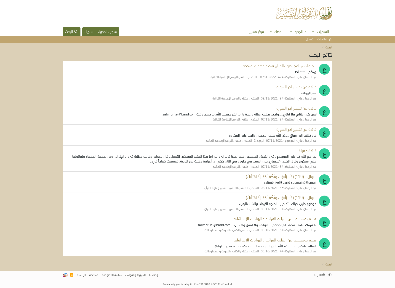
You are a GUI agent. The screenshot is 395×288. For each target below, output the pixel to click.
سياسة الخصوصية (112, 275)
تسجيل (309, 39)
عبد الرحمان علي (307, 77)
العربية (318, 275)
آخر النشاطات (324, 39)
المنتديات (323, 31)
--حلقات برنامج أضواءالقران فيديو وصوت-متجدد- (279, 65)
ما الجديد (301, 31)
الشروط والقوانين (135, 275)
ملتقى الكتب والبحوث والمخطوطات (226, 230)
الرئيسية (81, 275)
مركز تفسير (257, 31)
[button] (313, 31)
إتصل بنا (153, 275)
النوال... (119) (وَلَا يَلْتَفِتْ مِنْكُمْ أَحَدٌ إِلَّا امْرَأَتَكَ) (281, 176)
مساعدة (93, 275)
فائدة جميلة (308, 150)
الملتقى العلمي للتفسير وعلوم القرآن (226, 188)
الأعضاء (279, 31)
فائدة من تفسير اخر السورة (296, 86)
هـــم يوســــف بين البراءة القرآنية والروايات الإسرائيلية (275, 218)
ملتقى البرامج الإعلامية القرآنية (228, 77)
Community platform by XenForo (197, 284)
